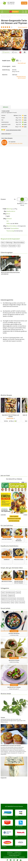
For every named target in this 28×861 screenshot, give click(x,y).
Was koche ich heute (7, 581)
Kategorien (22, 857)
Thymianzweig (10, 231)
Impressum (9, 852)
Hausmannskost (5, 602)
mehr (25, 115)
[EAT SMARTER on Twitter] (17, 860)
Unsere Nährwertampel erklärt (13, 130)
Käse (12, 602)
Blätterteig (9, 209)
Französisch (20, 598)
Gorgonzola (3, 777)
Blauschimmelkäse (11, 226)
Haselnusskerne (10, 211)
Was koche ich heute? (14, 660)
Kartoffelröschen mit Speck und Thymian (11, 745)
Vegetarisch (11, 595)
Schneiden (4, 595)
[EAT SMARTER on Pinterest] (10, 860)
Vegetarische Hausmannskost (9, 598)
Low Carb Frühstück (7, 539)
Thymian (3, 717)
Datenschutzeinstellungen (14, 854)
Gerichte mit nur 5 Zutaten (14, 687)
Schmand (9, 218)
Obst (17, 602)
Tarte (3, 592)
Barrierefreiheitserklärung (10, 857)
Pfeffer (8, 223)
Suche (23, 12)
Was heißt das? (22, 63)
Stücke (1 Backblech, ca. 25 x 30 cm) (22, 203)
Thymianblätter (14, 228)
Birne (3, 242)
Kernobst (22, 602)
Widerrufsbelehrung (14, 855)
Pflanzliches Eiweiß (18, 559)
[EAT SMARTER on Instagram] (14, 860)
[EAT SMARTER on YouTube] (20, 860)
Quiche (18, 592)
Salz (7, 221)
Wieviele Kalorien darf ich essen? (21, 77)
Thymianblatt (12, 246)
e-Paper (25, 514)
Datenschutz (17, 852)
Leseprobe (3, 514)
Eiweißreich (6, 559)
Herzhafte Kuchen (10, 592)
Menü (2, 12)
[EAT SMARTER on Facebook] (7, 860)
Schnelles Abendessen (14, 633)
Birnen (8, 213)
